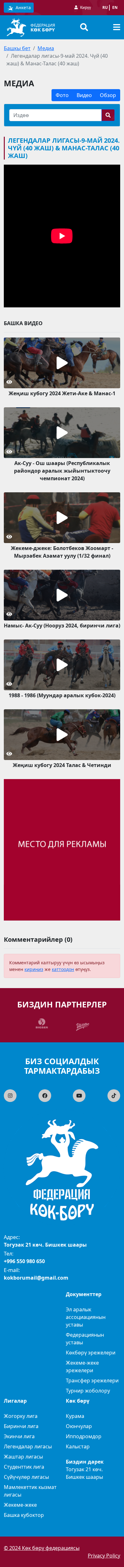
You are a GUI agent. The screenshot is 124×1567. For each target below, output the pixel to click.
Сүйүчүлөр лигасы (26, 1476)
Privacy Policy (104, 1555)
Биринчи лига (21, 1426)
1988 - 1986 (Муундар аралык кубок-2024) (62, 695)
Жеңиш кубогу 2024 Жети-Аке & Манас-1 (62, 393)
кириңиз (33, 969)
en (115, 7)
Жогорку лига (21, 1416)
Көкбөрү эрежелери (90, 1352)
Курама (75, 1416)
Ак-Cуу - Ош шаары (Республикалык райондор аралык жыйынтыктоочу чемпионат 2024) (62, 471)
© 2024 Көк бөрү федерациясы (41, 1547)
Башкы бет (17, 48)
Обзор (108, 95)
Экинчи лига (19, 1436)
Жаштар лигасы (23, 1456)
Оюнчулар (79, 1426)
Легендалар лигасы (28, 1446)
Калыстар (78, 1446)
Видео (84, 95)
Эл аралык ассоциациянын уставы (86, 1317)
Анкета (22, 7)
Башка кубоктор (24, 1514)
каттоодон (63, 969)
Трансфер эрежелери (92, 1380)
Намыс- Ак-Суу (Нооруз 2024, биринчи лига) (62, 625)
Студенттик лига (24, 1466)
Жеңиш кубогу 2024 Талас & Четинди (62, 765)
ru (105, 7)
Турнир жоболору (88, 1390)
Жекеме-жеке (20, 1504)
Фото (62, 95)
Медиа (46, 48)
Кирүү (85, 7)
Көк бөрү (43, 29)
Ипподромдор (83, 1436)
